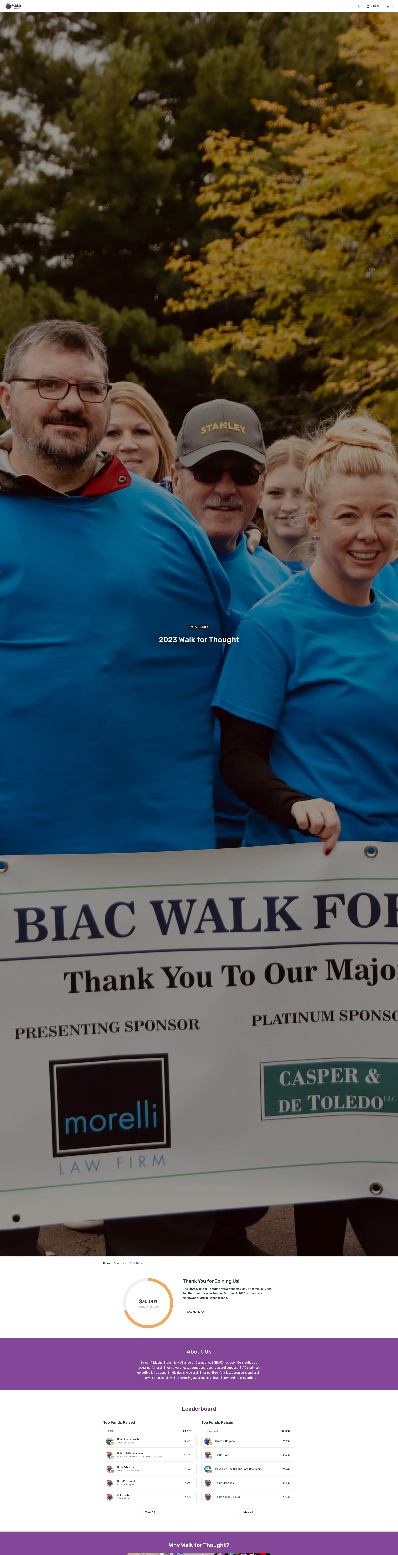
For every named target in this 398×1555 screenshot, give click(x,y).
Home (106, 1263)
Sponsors (120, 1263)
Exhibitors (136, 1263)
